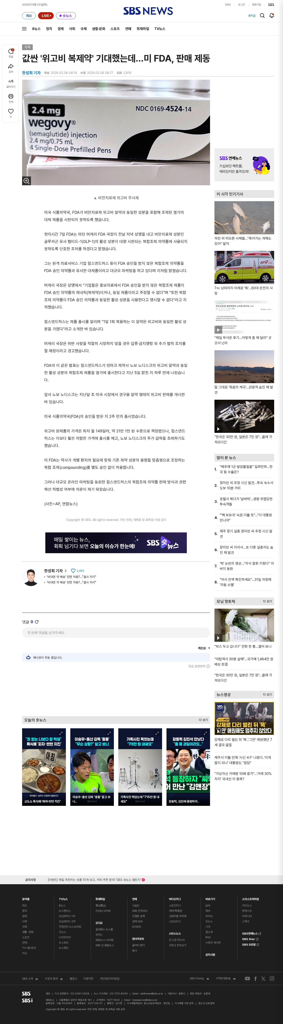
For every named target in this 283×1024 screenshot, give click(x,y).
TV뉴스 (159, 29)
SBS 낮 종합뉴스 (105, 945)
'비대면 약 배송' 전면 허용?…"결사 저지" (71, 577)
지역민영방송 (226, 979)
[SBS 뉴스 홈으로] (148, 11)
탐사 (134, 950)
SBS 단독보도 (140, 910)
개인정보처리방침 (109, 978)
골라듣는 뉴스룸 (104, 929)
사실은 (136, 905)
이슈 (24, 953)
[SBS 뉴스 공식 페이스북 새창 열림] (255, 978)
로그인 (241, 4)
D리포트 (136, 926)
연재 (134, 898)
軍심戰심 (101, 905)
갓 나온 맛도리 (177, 940)
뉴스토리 (63, 942)
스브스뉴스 (175, 932)
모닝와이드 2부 (67, 921)
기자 (207, 926)
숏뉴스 (209, 921)
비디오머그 (175, 898)
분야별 (25, 898)
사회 (72, 29)
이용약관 (88, 978)
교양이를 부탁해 (177, 916)
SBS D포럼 (249, 944)
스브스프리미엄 (250, 898)
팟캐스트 (247, 910)
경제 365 (137, 921)
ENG (228, 4)
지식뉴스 (247, 905)
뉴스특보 (63, 948)
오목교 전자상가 (177, 945)
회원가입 (256, 4)
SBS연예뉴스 (250, 933)
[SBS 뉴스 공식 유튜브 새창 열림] (247, 978)
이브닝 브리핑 (103, 910)
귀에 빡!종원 (175, 910)
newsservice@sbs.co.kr (144, 1000)
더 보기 (202, 719)
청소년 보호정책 (206, 1003)
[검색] (262, 15)
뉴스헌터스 (65, 910)
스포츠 (115, 29)
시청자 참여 (54, 979)
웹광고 (73, 978)
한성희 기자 (53, 570)
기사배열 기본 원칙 (184, 1003)
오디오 (99, 922)
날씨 (207, 905)
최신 (24, 905)
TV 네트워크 (29, 948)
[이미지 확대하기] (26, 180)
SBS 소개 (30, 979)
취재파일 (143, 29)
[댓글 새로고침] (37, 622)
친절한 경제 (138, 916)
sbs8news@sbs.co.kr (151, 993)
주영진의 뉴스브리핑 (70, 926)
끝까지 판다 (138, 945)
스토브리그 (175, 921)
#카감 (252, 15)
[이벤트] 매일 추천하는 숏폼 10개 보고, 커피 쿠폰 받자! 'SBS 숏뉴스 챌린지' (94, 879)
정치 (49, 29)
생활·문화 (98, 29)
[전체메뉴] (24, 28)
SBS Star (248, 938)
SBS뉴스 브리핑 (104, 940)
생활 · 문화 (28, 932)
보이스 (99, 934)
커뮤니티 (247, 916)
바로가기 (210, 898)
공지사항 (210, 954)
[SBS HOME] (271, 4)
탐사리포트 (138, 938)
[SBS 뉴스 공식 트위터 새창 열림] (263, 978)
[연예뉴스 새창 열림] (244, 164)
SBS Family (199, 979)
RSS (208, 937)
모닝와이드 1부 (67, 916)
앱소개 (209, 932)
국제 (83, 29)
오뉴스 (62, 932)
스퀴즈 (245, 921)
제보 (207, 910)
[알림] (271, 15)
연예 (128, 29)
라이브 (209, 916)
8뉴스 (36, 29)
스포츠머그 (175, 905)
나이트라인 (65, 937)
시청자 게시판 (212, 942)
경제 (60, 29)
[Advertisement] (116, 692)
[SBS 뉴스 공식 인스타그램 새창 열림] (272, 978)
